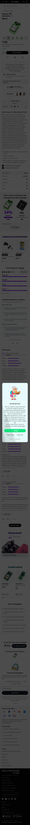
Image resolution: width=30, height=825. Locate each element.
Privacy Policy (17, 438)
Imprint (11, 438)
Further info (20, 435)
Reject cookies (10, 435)
